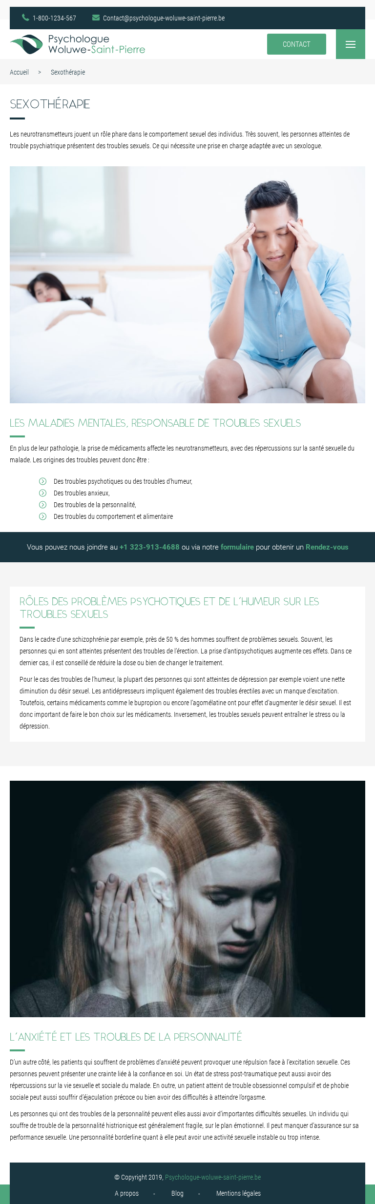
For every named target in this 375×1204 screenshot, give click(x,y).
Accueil (19, 72)
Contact (297, 44)
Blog (177, 1193)
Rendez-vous (327, 547)
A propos (127, 1193)
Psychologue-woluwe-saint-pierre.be (213, 1177)
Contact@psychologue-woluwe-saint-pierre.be (164, 18)
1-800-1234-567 (54, 18)
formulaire (237, 547)
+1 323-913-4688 (150, 547)
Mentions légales (238, 1193)
